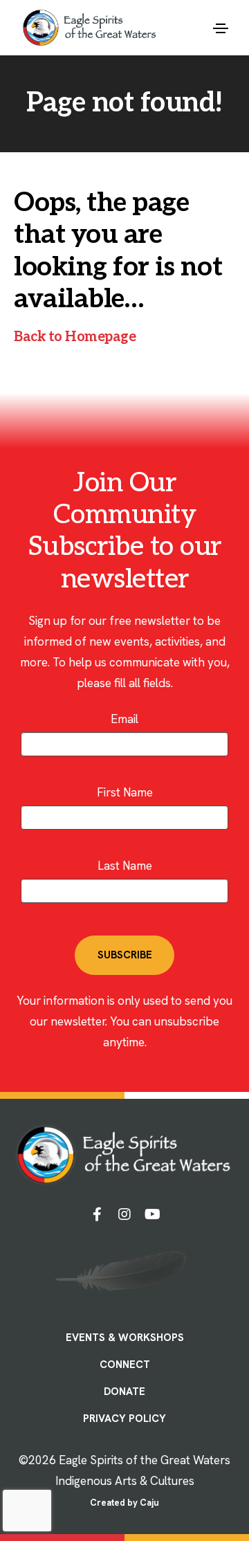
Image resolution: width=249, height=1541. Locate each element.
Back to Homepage (75, 337)
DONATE (124, 1391)
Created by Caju (124, 1502)
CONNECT (125, 1364)
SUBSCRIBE (125, 955)
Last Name (125, 865)
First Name (125, 792)
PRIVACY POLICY (124, 1418)
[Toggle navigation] (220, 28)
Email (124, 719)
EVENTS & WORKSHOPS (125, 1337)
